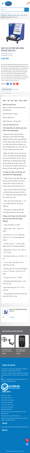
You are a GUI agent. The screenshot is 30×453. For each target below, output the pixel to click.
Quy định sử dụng (6, 395)
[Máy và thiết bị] (8, 3)
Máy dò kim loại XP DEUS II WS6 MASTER (7, 350)
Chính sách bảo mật (6, 397)
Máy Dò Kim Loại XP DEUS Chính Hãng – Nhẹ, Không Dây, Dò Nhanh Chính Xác (21, 350)
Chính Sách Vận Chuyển (7, 400)
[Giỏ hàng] (27, 3)
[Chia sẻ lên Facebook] (7, 84)
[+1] (17, 84)
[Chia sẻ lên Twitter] (11, 84)
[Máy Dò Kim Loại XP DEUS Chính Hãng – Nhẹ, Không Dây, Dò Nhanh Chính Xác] (22, 341)
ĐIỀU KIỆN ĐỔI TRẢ (6, 409)
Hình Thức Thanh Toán (7, 404)
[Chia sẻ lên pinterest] (14, 84)
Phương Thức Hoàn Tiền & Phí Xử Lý (11, 415)
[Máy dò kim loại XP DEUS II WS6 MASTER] (7, 341)
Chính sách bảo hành (6, 402)
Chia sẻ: (3, 83)
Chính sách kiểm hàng (7, 407)
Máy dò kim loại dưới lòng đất (12, 331)
